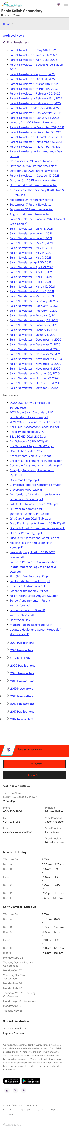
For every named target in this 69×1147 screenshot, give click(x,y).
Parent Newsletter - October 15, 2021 (34, 176)
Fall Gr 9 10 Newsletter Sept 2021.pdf (34, 504)
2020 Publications (22, 665)
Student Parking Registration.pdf (31, 625)
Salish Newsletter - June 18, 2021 (31, 229)
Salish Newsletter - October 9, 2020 (34, 388)
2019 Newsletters (21, 688)
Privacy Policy (9, 1110)
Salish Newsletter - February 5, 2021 (34, 315)
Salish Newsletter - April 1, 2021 (30, 282)
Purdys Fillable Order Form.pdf (30, 581)
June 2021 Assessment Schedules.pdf (34, 538)
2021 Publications (22, 642)
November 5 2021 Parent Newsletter (34, 161)
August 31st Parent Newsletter (30, 214)
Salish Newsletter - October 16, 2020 (34, 383)
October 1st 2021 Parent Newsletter (33, 185)
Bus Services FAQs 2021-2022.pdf (32, 446)
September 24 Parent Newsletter (31, 200)
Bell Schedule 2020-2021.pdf (29, 441)
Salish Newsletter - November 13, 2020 (35, 364)
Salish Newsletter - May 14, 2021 (31, 253)
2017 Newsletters (21, 719)
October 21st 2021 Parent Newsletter (34, 171)
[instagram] (7, 1090)
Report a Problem (13, 1033)
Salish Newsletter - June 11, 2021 (31, 233)
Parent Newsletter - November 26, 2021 (36, 142)
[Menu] (66, 4)
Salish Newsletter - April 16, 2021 (31, 272)
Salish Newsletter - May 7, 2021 (30, 258)
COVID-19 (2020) (21, 658)
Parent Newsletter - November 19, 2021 (35, 147)
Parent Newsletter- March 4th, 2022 (34, 89)
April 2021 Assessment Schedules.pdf (34, 427)
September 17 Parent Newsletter (31, 204)
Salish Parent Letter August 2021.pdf (34, 596)
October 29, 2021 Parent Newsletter (33, 166)
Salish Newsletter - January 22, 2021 (34, 325)
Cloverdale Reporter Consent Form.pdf (35, 485)
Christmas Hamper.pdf (25, 480)
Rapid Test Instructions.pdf (27, 586)
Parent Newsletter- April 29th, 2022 (33, 55)
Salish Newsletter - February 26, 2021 (34, 301)
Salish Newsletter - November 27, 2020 (36, 354)
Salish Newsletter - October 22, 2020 (34, 378)
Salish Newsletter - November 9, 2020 (35, 368)
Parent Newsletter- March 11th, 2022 (34, 84)
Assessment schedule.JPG (27, 432)
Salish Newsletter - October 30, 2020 (35, 373)
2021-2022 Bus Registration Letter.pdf (35, 422)
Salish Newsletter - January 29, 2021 (34, 320)
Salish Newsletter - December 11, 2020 (35, 344)
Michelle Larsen (54, 842)
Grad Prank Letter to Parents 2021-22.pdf (37, 523)
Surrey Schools (12, 1105)
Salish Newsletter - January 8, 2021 (33, 335)
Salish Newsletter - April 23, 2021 (31, 267)
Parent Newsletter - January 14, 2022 (34, 118)
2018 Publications (22, 704)
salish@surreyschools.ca (17, 832)
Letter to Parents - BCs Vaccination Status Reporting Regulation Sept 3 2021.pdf (33, 567)
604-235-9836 (12, 811)
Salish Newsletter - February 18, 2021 (34, 306)
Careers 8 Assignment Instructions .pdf (36, 461)
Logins (11, 1114)
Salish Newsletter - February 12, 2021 (34, 311)
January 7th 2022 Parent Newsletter (34, 122)
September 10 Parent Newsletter (31, 209)
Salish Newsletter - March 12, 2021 (32, 286)
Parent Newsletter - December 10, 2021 (35, 132)
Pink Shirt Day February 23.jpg (29, 576)
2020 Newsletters (22, 673)
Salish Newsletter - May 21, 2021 (31, 248)
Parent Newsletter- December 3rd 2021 (36, 137)
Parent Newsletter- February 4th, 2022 (35, 103)
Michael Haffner (54, 811)
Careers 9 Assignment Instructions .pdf (36, 465)
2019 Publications (22, 681)
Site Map (42, 1110)
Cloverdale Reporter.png (26, 490)
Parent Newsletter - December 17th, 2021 (37, 127)
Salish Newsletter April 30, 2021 (30, 262)
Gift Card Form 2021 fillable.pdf (30, 519)
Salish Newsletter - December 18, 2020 (35, 340)
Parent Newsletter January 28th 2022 (34, 108)
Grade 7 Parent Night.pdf (26, 533)
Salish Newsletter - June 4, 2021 (31, 238)
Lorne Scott (52, 832)
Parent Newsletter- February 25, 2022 (35, 94)
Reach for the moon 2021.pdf (29, 591)
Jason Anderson (54, 821)
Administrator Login (14, 1028)
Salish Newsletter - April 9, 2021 (31, 277)
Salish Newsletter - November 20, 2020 (36, 359)
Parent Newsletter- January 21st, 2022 (35, 113)
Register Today (35, 775)
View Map (9, 801)
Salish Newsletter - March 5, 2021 (32, 291)
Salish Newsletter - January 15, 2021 (33, 330)
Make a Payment (34, 764)
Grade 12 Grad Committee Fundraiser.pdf (37, 528)
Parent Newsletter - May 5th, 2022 (33, 50)
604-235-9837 (12, 821)
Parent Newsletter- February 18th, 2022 (36, 98)
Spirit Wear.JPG (20, 620)
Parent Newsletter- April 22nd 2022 (33, 60)
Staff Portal (56, 1110)
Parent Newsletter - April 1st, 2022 (32, 79)
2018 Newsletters (21, 696)
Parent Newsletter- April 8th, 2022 (32, 74)
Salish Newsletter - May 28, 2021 (31, 243)
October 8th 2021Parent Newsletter (33, 180)
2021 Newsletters (21, 650)
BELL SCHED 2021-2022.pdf (28, 437)
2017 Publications (22, 711)
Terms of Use (27, 1110)
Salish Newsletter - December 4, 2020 (35, 349)
